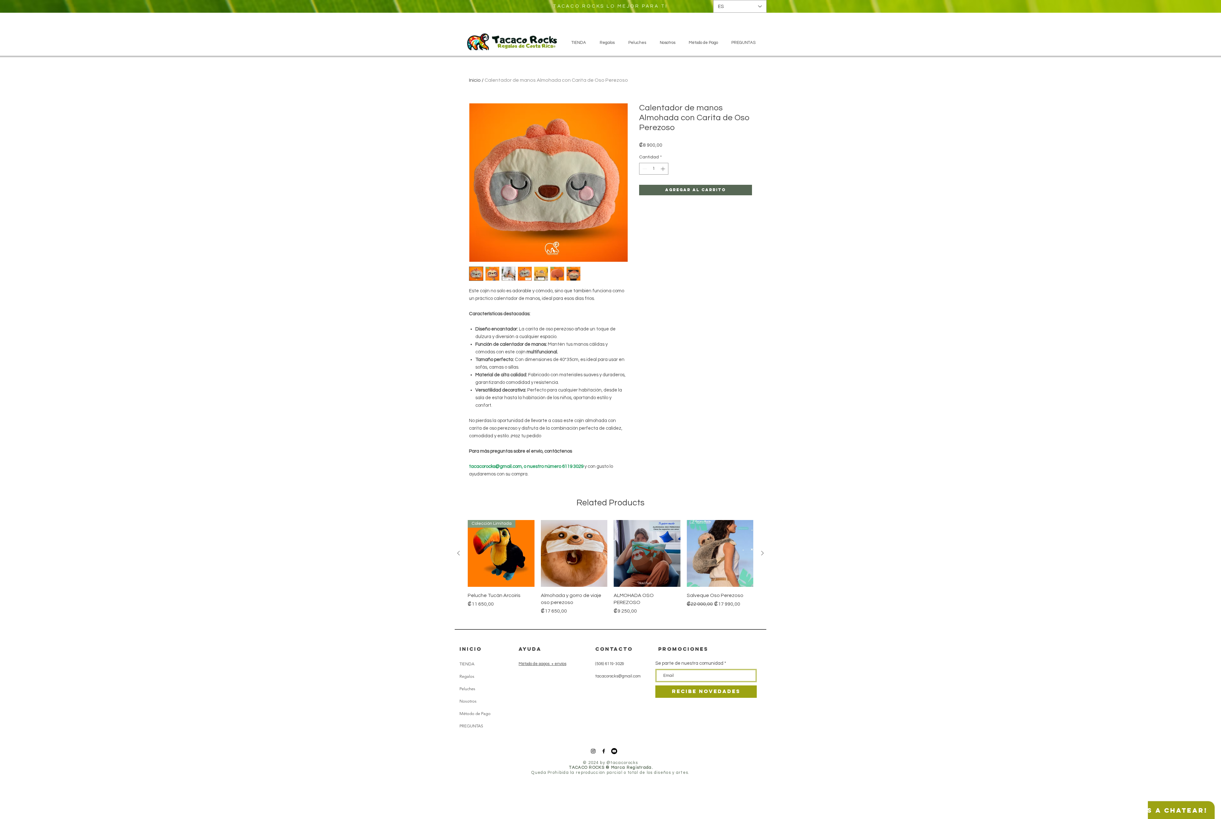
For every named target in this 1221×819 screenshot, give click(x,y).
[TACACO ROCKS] (614, 751)
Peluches (467, 688)
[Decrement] (644, 168)
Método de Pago (475, 713)
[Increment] (663, 168)
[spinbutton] (653, 168)
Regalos (466, 676)
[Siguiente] (762, 553)
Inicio (475, 80)
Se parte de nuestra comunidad (689, 663)
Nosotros (468, 701)
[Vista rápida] (574, 553)
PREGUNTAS (471, 726)
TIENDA (466, 664)
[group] (610, 571)
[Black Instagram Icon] (593, 751)
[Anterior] (458, 553)
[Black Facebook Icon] (604, 751)
